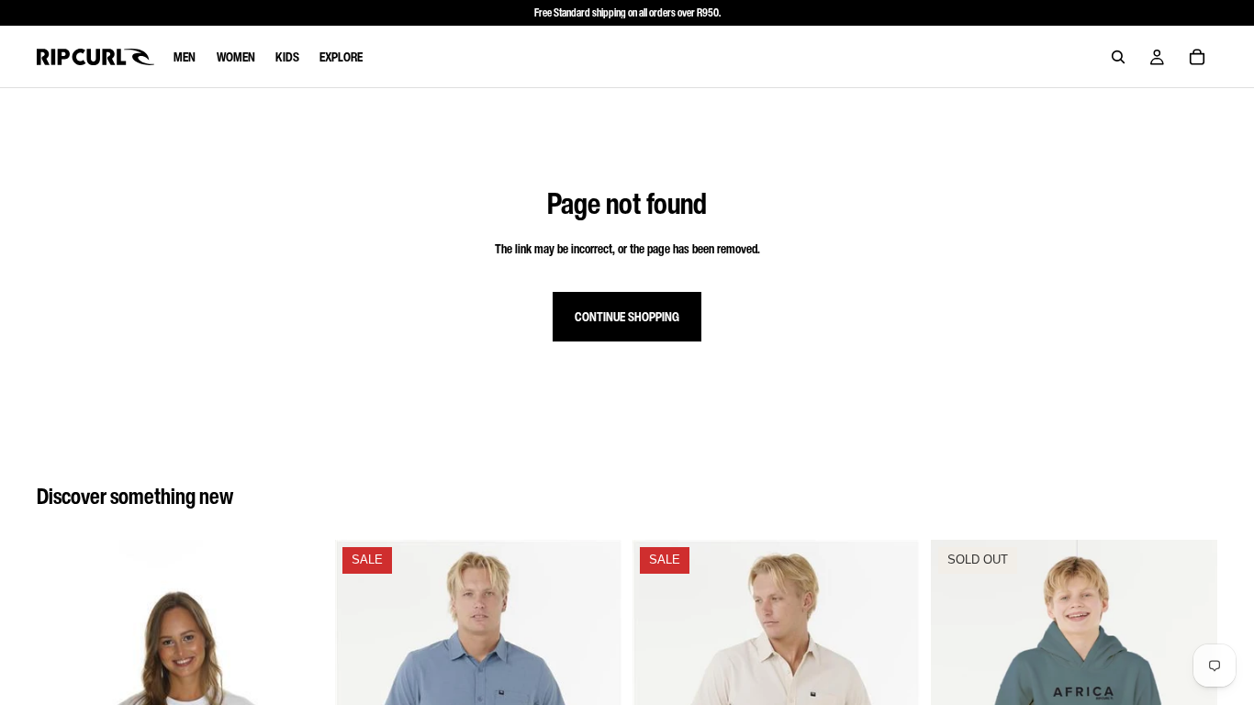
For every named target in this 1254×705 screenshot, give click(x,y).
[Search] (1118, 57)
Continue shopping (627, 316)
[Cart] (1197, 57)
